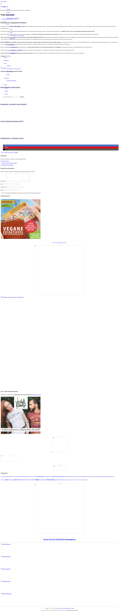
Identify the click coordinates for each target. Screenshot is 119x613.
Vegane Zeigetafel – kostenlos (15, 26)
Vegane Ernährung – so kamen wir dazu (17, 35)
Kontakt (8, 74)
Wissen (11, 32)
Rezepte (11, 29)
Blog (4, 21)
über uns (5, 63)
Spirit (8, 41)
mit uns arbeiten (9, 71)
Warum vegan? (12, 38)
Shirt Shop (8, 12)
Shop (4, 6)
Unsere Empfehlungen (11, 15)
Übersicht (8, 9)
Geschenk (5, 57)
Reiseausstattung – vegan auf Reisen (13, 18)
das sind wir (9, 65)
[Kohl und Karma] (4, 6)
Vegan (8, 24)
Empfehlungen (6, 60)
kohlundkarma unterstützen (11, 80)
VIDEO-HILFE (12, 53)
